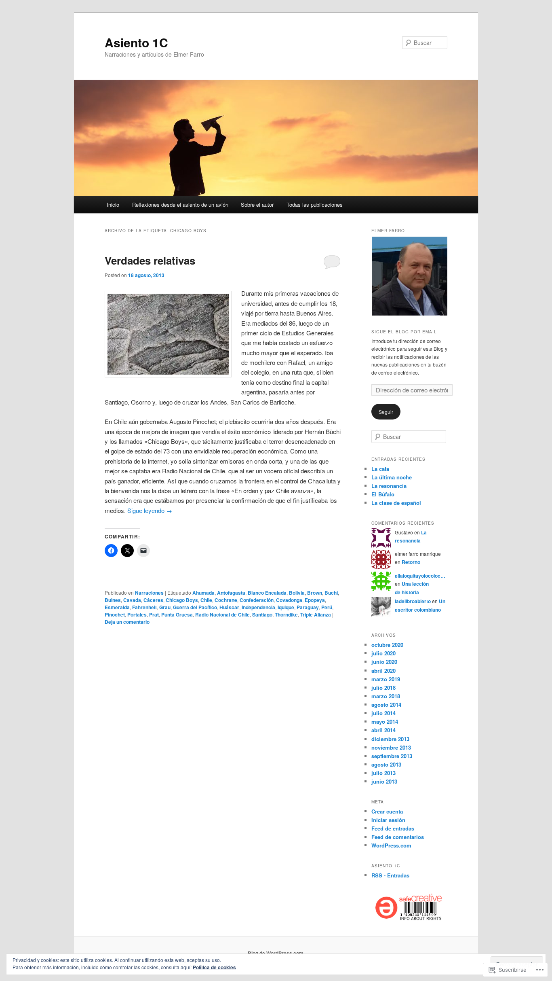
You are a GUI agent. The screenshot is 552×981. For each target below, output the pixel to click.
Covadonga (289, 600)
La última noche (391, 477)
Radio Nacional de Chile (222, 614)
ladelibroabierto (413, 601)
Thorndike (286, 614)
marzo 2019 (385, 679)
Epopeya (315, 600)
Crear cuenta (387, 811)
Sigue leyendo (149, 510)
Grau (165, 607)
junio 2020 (384, 661)
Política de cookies (214, 967)
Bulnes (113, 600)
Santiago (262, 614)
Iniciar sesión (388, 820)
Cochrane (226, 600)
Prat (154, 614)
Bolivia (297, 592)
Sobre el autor (257, 204)
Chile (206, 600)
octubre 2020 (387, 644)
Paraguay (308, 607)
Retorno (411, 562)
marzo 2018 (385, 696)
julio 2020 (383, 653)
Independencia (258, 607)
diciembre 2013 (390, 739)
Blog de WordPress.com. (276, 953)
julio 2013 (383, 773)
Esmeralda (117, 607)
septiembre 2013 (391, 756)
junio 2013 (384, 781)
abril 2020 (383, 670)
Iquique (286, 607)
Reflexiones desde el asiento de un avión (180, 204)
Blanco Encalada (267, 592)
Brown (314, 592)
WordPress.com (391, 845)
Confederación (257, 600)
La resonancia (389, 485)
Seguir (386, 411)
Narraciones (149, 592)
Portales (137, 614)
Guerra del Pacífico (195, 607)
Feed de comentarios (397, 837)
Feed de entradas (392, 828)
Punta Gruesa (177, 614)
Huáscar (229, 607)
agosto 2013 (386, 764)
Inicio (113, 204)
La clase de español (396, 502)
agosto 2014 (386, 704)
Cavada (132, 600)
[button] (409, 276)
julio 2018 (383, 687)
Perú (326, 607)
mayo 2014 (384, 721)
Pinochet (115, 614)
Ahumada (203, 592)
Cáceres (153, 600)
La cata (380, 468)
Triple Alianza (315, 614)
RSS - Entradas (390, 875)
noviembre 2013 (391, 747)
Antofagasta (231, 592)
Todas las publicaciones (315, 204)
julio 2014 (383, 713)
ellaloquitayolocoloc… (420, 575)
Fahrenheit (144, 607)
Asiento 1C (136, 42)
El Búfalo (382, 494)
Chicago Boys (182, 600)
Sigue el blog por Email (404, 332)
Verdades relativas (150, 260)
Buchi (331, 592)
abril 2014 (383, 730)
